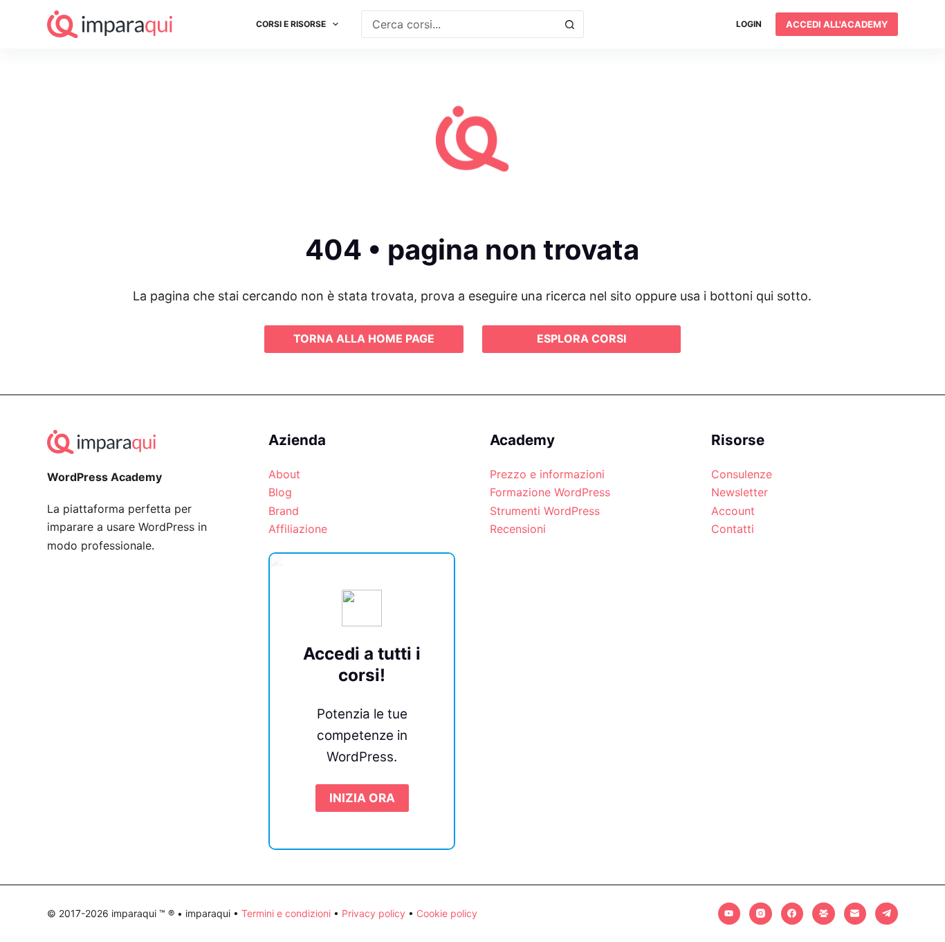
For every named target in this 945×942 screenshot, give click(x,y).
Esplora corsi (581, 338)
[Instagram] (760, 914)
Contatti (732, 529)
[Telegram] (886, 914)
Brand (283, 511)
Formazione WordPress (550, 492)
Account (733, 511)
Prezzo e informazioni (547, 474)
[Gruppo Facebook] (823, 914)
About (284, 474)
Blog (280, 492)
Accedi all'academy (837, 24)
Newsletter (739, 492)
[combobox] (459, 24)
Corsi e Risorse (291, 24)
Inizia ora (362, 797)
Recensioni (518, 529)
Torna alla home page (363, 338)
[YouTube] (729, 914)
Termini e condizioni (286, 913)
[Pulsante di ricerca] (570, 24)
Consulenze (741, 474)
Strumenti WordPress (545, 511)
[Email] (855, 914)
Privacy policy (373, 913)
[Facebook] (792, 914)
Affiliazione (297, 529)
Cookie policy (446, 913)
